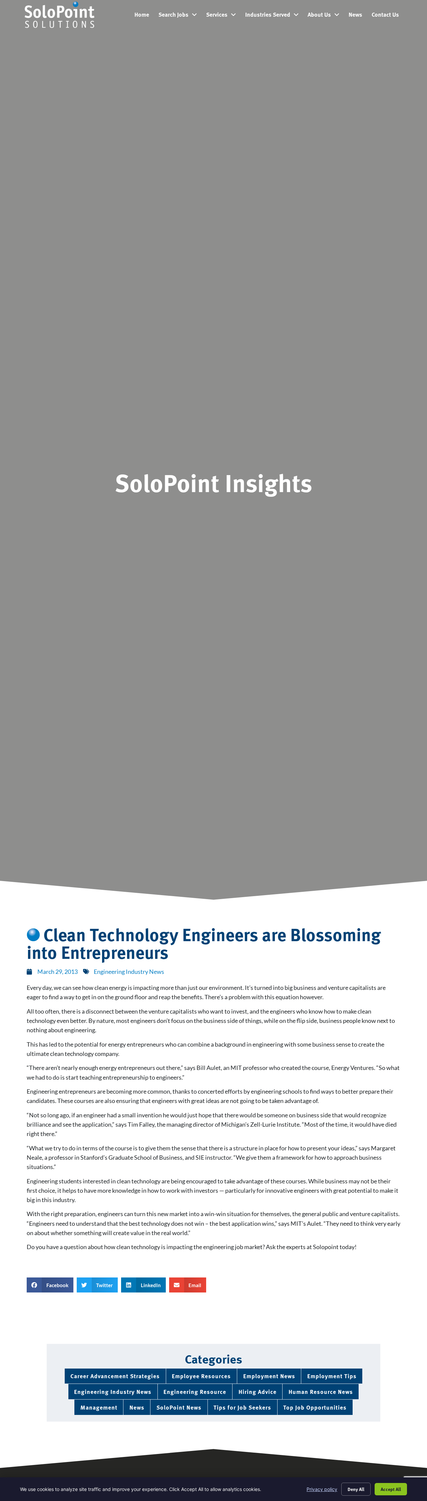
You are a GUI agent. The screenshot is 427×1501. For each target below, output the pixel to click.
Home (144, 16)
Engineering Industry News (129, 971)
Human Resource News (321, 1391)
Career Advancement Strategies (115, 1376)
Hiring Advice (258, 1391)
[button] (50, 1284)
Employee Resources (201, 1376)
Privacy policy (322, 1489)
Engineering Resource (194, 1391)
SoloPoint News (178, 1407)
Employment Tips (332, 1376)
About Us (326, 16)
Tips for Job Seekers (242, 1407)
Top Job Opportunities (315, 1407)
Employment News (269, 1376)
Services (223, 16)
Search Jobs (179, 16)
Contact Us (388, 16)
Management (98, 1407)
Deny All (356, 1489)
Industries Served (274, 16)
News (358, 16)
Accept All (391, 1489)
